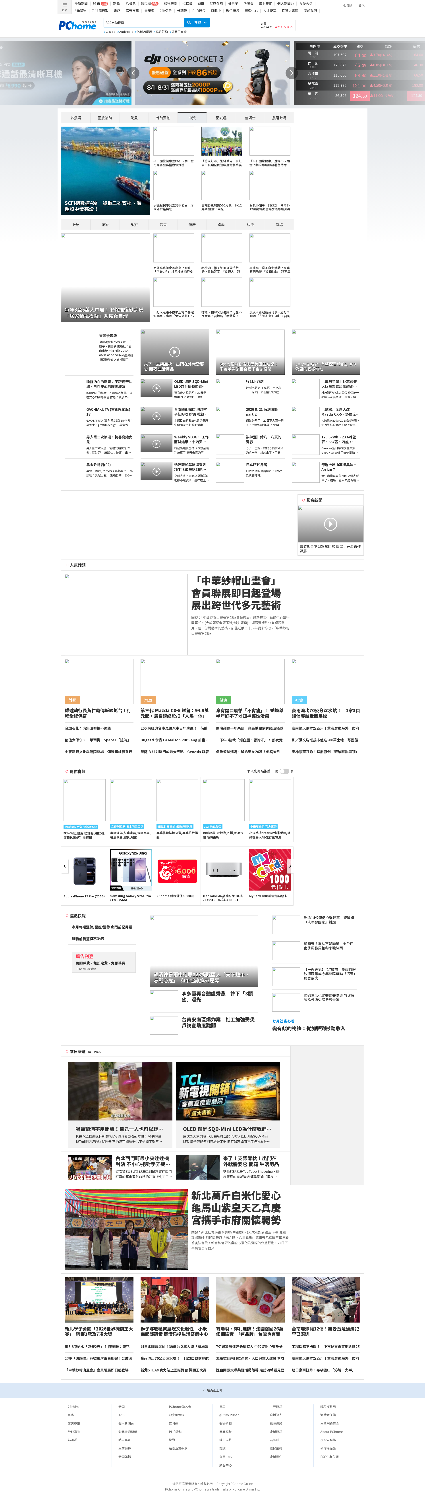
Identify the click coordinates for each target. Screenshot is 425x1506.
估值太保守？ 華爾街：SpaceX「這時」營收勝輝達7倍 (98, 740)
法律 (250, 224)
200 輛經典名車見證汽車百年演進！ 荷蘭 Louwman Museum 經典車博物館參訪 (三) (174, 728)
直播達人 (276, 1415)
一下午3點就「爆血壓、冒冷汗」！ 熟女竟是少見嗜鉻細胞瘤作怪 (249, 740)
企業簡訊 (276, 1431)
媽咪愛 (72, 1440)
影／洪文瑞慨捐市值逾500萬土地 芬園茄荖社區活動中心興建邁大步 (325, 740)
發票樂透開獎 (127, 1431)
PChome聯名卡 (180, 1406)
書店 (117, 10)
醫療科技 (225, 1423)
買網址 (216, 10)
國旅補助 (105, 117)
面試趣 (221, 117)
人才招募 (269, 10)
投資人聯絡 (328, 1440)
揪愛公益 (306, 3)
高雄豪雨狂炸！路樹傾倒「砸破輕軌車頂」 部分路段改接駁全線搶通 (326, 752)
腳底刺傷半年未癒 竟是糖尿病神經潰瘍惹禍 (249, 728)
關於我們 (310, 10)
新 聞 (116, 3)
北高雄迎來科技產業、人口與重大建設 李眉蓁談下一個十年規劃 (250, 1358)
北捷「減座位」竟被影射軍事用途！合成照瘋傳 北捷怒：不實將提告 (98, 1358)
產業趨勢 (225, 1431)
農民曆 (146, 3)
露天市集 (132, 10)
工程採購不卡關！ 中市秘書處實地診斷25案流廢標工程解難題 (325, 1346)
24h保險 (166, 10)
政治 (75, 224)
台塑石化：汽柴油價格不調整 (88, 728)
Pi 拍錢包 (175, 1431)
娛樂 (221, 224)
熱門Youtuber (229, 1415)
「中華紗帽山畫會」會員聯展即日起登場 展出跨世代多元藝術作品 (240, 592)
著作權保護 (328, 1448)
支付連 (173, 1423)
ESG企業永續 (329, 1456)
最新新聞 (81, 3)
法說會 (248, 3)
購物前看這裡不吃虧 (88, 939)
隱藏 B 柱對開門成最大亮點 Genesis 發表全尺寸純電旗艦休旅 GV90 (175, 752)
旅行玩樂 (170, 3)
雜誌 (222, 1448)
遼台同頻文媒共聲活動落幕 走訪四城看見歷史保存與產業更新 (250, 1370)
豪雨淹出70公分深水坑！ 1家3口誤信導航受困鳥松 (175, 1358)
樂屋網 (149, 10)
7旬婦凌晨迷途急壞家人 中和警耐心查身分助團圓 (249, 1346)
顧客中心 (251, 10)
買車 (201, 3)
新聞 (121, 1406)
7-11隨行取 (100, 10)
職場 (279, 224)
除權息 (131, 3)
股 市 (96, 3)
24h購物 (80, 10)
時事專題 (124, 1440)
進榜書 (187, 3)
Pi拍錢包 (198, 10)
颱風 (134, 117)
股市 (121, 1415)
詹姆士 (250, 117)
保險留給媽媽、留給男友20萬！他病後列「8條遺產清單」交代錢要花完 (248, 752)
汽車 (163, 224)
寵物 (104, 224)
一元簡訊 (276, 1406)
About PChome (331, 1431)
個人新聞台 (285, 3)
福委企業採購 (178, 1448)
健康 (192, 224)
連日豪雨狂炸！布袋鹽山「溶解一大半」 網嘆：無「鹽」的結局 (324, 1370)
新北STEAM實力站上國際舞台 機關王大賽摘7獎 (174, 1370)
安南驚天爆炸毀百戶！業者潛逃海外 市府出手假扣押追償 (325, 728)
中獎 (192, 117)
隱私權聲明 (328, 1406)
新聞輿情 (124, 1456)
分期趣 (182, 10)
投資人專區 (290, 10)
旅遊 (134, 224)
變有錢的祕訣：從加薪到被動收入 (308, 1028)
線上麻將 (265, 3)
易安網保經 (176, 1415)
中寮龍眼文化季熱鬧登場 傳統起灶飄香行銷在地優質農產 (98, 752)
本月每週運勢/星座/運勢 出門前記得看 (102, 927)
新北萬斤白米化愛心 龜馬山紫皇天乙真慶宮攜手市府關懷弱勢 (240, 1207)
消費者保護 (328, 1415)
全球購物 (74, 1431)
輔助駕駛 (163, 117)
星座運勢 (216, 3)
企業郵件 (276, 1456)
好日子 (233, 3)
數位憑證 (232, 10)
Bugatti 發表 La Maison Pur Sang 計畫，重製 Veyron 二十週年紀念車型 (175, 740)
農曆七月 (279, 117)
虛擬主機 (276, 1448)
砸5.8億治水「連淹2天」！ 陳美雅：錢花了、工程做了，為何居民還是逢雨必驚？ (97, 1346)
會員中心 (225, 1456)
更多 (65, 10)
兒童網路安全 (329, 1423)
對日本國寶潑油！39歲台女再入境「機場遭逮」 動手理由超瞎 (174, 1346)
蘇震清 (76, 117)
